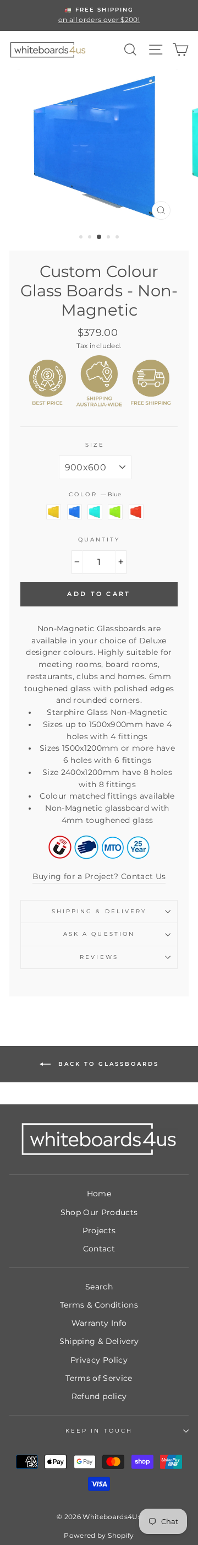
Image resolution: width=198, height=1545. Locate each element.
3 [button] (99, 237)
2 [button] (91, 238)
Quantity (99, 539)
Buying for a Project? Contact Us (99, 876)
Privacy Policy (99, 1360)
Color (94, 494)
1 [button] (82, 238)
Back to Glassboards (107, 1063)
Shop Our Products (99, 1212)
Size (95, 444)
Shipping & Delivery (99, 911)
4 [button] (109, 238)
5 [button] (118, 238)
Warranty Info (99, 1323)
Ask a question (99, 933)
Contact (99, 1248)
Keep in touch (99, 1430)
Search (99, 1286)
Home (99, 1193)
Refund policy (99, 1396)
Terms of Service (98, 1378)
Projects (99, 1230)
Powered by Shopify (99, 1535)
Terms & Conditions (99, 1304)
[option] (99, 15)
